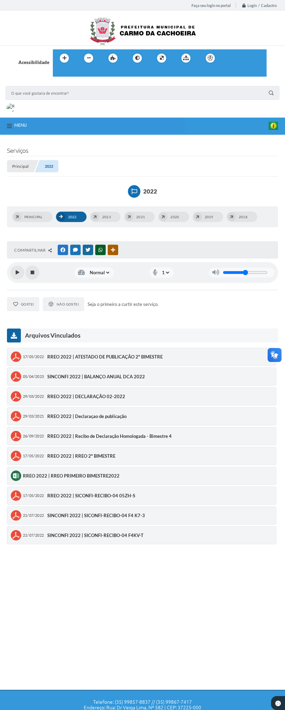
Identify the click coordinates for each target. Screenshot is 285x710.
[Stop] (32, 272)
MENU (20, 125)
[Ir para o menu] (245, 58)
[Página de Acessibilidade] (210, 58)
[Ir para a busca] (60, 72)
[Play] (17, 272)
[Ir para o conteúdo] (230, 58)
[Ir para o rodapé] (75, 72)
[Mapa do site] (185, 58)
